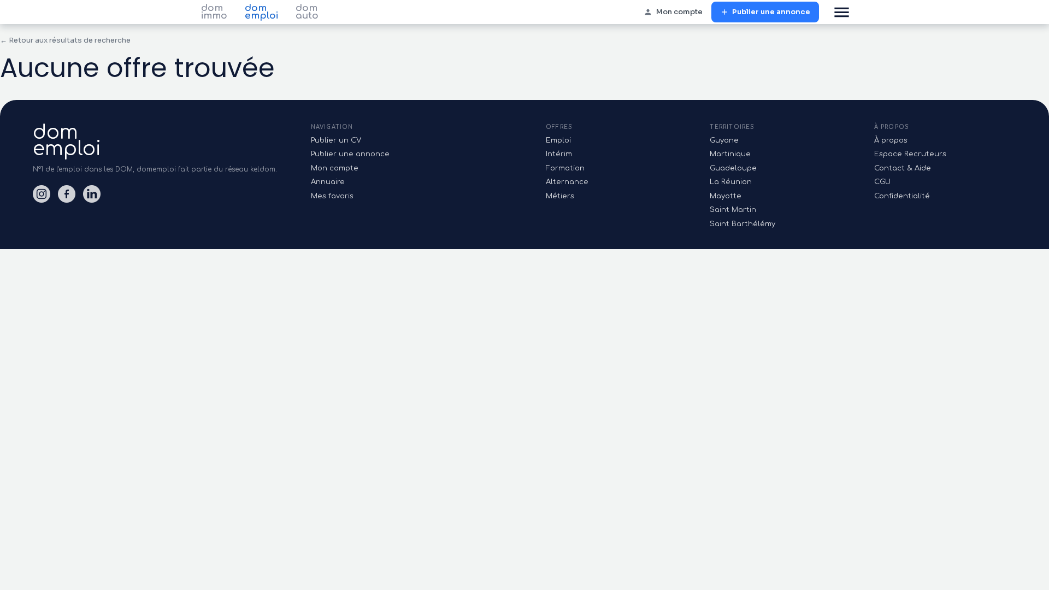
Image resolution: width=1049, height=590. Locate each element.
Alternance (567, 182)
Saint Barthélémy (742, 224)
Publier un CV (336, 140)
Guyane (724, 140)
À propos (890, 140)
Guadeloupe (733, 168)
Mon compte (679, 11)
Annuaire (328, 182)
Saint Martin (733, 210)
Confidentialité (902, 196)
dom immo (214, 12)
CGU (882, 182)
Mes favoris (332, 196)
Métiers (560, 196)
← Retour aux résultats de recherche (65, 40)
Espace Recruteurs (910, 154)
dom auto (307, 12)
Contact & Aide (902, 168)
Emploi (558, 140)
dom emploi (261, 12)
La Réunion (731, 182)
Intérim (559, 154)
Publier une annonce (771, 11)
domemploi (67, 140)
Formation (565, 168)
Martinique (730, 154)
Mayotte (725, 196)
